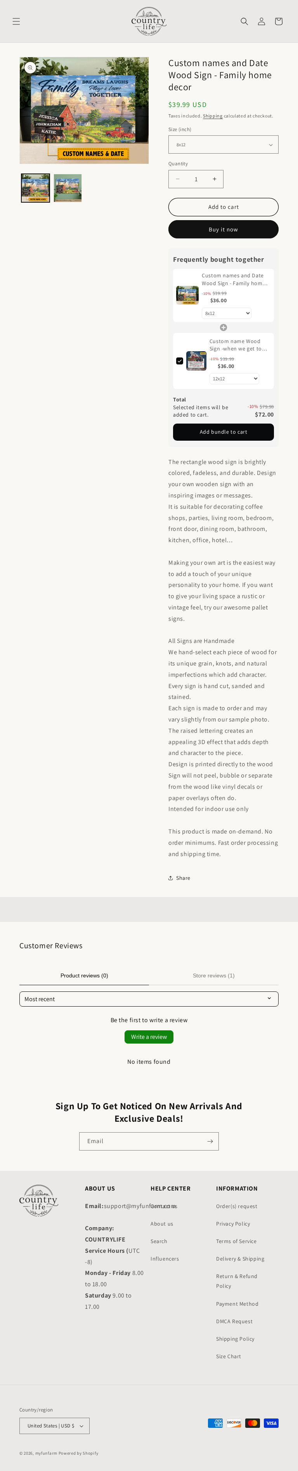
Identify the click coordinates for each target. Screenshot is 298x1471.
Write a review (149, 1037)
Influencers (165, 1258)
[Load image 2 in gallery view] (68, 188)
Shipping (213, 116)
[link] (187, 295)
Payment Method (237, 1303)
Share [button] (183, 877)
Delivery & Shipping (240, 1258)
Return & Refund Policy (237, 1281)
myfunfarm (46, 1453)
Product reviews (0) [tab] (84, 975)
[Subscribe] (209, 1141)
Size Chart (228, 1356)
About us (162, 1223)
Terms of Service (236, 1241)
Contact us (164, 1206)
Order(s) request (237, 1206)
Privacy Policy (233, 1223)
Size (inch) (179, 129)
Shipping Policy (235, 1338)
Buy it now (223, 229)
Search (159, 1241)
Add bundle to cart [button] (224, 431)
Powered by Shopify (79, 1453)
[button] (16, 21)
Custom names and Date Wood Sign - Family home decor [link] (233, 279)
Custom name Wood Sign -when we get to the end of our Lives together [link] (236, 345)
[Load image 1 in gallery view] (35, 188)
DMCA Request (234, 1321)
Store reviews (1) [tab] (214, 975)
